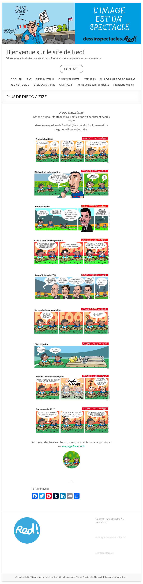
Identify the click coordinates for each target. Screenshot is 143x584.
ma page (73, 446)
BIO (29, 79)
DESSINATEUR (45, 79)
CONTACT (71, 69)
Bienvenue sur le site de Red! (45, 52)
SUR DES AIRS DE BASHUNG (117, 79)
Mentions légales (123, 84)
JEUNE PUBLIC (20, 84)
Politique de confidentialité (93, 84)
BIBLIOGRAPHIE (44, 84)
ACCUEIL (16, 79)
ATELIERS (90, 79)
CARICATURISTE (68, 79)
